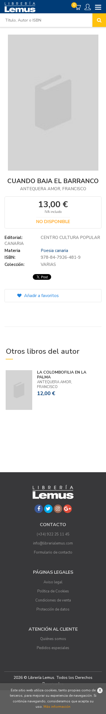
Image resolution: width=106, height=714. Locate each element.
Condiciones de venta (53, 600)
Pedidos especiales (53, 648)
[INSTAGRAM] (58, 509)
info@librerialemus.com (53, 543)
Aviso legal (53, 582)
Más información (57, 706)
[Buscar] (99, 20)
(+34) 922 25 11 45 (53, 534)
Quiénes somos (53, 638)
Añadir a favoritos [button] (41, 296)
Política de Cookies (53, 591)
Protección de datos (53, 609)
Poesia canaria (54, 250)
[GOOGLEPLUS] (67, 509)
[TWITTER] (48, 509)
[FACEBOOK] (38, 509)
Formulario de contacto (53, 552)
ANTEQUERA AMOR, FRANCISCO (53, 189)
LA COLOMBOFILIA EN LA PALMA (61, 375)
